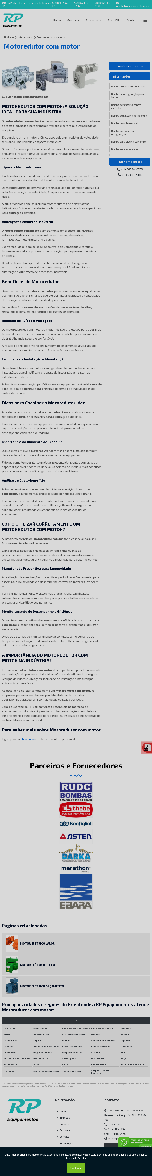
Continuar (76, 1168)
